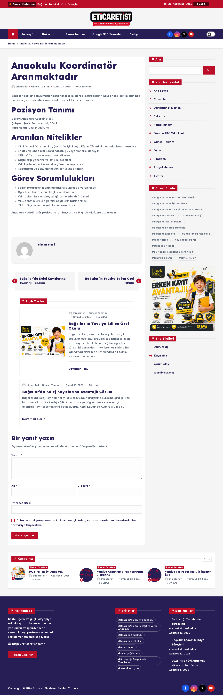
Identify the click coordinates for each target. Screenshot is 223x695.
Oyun (157, 150)
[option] (43, 575)
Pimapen (160, 159)
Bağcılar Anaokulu (165, 215)
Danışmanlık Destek (167, 107)
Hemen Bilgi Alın (22, 654)
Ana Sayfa (161, 90)
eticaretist (22, 86)
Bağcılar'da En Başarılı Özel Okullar (175, 197)
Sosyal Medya (163, 167)
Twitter (158, 176)
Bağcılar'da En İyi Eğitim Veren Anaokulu (178, 209)
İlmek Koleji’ (188, 257)
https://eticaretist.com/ (28, 643)
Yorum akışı (161, 364)
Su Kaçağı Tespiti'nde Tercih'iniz (173, 251)
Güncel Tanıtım (40, 86)
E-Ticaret (160, 116)
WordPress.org (164, 372)
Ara (158, 59)
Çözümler (160, 99)
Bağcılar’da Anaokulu (197, 233)
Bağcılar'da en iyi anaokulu (170, 203)
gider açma (161, 239)
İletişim (135, 34)
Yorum (16, 455)
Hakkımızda (50, 34)
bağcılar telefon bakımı (168, 221)
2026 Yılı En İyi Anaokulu (188, 660)
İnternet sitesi (21, 503)
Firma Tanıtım (75, 34)
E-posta (84, 485)
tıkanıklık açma (163, 257)
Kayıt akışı (161, 355)
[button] (204, 559)
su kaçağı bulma (186, 239)
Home (12, 43)
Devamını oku (79, 368)
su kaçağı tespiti (164, 245)
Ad (14, 485)
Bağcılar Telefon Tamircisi (170, 227)
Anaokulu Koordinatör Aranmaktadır (42, 43)
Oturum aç (161, 346)
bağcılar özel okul (164, 233)
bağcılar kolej (193, 215)
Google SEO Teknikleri (107, 34)
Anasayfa (27, 34)
